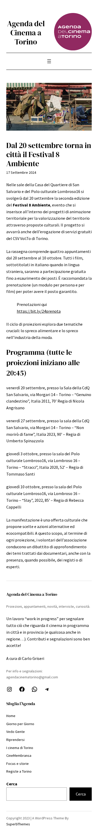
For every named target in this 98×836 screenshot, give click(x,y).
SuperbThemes (18, 824)
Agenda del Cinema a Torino (26, 32)
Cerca (11, 783)
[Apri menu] (49, 61)
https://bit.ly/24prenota (39, 311)
